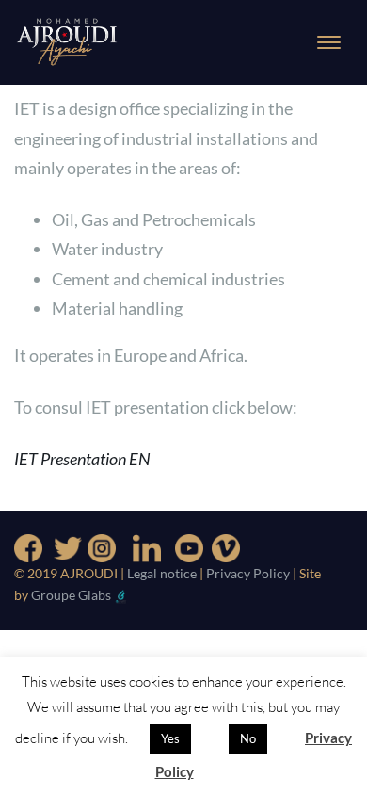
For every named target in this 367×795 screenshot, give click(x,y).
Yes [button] (170, 738)
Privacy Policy (249, 573)
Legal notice (161, 573)
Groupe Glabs (71, 595)
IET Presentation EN (82, 458)
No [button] (248, 738)
